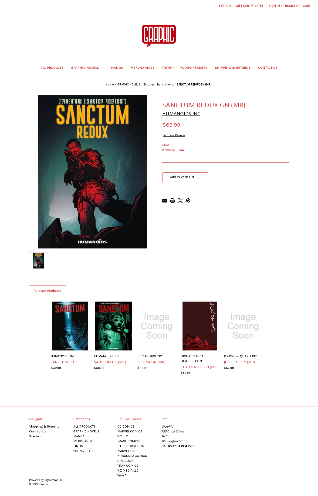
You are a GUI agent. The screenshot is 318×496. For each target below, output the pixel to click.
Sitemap (35, 436)
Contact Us (267, 67)
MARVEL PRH (126, 451)
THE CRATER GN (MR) (199, 366)
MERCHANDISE (142, 67)
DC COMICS (126, 426)
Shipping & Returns (233, 67)
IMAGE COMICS (128, 441)
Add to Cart (156, 330)
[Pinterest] (188, 200)
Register (292, 6)
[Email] (164, 200)
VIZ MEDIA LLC (128, 470)
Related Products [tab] (47, 291)
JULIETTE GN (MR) (239, 362)
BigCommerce (53, 480)
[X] (180, 200)
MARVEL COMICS (129, 431)
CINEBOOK (125, 461)
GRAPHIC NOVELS (85, 67)
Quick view (63, 320)
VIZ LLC (122, 436)
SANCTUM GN (62, 362)
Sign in (274, 6)
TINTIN (167, 67)
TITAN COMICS (127, 466)
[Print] (172, 200)
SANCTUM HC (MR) (110, 362)
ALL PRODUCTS (52, 67)
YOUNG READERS (193, 67)
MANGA (117, 67)
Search (225, 6)
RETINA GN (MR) (151, 362)
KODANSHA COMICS (132, 456)
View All (122, 475)
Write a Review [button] (174, 135)
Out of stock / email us (70, 330)
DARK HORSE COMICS (133, 446)
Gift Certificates (250, 6)
